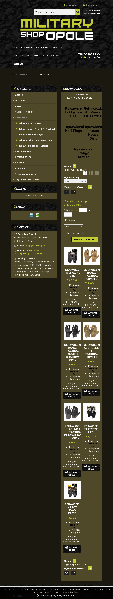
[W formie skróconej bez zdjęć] (97, 173)
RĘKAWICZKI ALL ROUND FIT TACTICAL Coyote (91, 351)
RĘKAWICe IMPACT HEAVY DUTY (72, 509)
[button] (72, 220)
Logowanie (71, 5)
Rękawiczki (21, 117)
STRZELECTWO (23, 157)
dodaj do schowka (71, 304)
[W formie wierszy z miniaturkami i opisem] (91, 173)
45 (73, 191)
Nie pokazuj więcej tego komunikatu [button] (58, 595)
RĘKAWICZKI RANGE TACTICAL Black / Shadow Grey (72, 352)
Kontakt (18, 64)
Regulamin (42, 47)
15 (90, 186)
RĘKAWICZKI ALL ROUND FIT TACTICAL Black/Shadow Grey (75, 432)
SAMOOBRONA (23, 151)
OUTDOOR (20, 100)
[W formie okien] (85, 173)
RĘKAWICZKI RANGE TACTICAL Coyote (91, 274)
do (89, 210)
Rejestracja (91, 5)
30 (66, 191)
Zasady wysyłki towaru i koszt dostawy (36, 55)
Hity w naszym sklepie (27, 179)
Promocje (20, 168)
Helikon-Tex (74, 288)
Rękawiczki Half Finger (31, 134)
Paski (18, 106)
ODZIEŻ (19, 95)
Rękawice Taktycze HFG (91, 429)
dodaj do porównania (71, 300)
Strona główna (22, 47)
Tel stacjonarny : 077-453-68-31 (29, 253)
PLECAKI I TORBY (24, 112)
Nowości (19, 162)
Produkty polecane (25, 174)
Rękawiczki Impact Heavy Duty (35, 140)
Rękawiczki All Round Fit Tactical (36, 129)
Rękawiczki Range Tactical (33, 146)
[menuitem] (22, 47)
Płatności (58, 47)
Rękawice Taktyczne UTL (32, 123)
